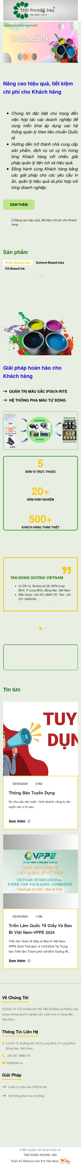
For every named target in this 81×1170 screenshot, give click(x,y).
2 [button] (40, 628)
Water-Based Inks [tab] (18, 262)
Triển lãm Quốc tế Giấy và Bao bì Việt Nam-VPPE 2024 (40, 928)
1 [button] (36, 628)
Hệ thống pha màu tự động (37, 400)
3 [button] (45, 628)
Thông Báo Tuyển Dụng (32, 793)
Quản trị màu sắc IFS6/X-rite (38, 391)
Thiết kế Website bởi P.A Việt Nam (35, 1161)
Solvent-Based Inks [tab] (50, 262)
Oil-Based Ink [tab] (15, 268)
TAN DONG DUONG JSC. (40, 1155)
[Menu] (44, 10)
